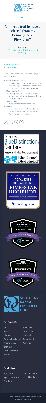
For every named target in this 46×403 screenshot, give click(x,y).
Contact (8, 381)
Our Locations (30, 373)
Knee (6, 331)
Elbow (7, 335)
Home (21, 47)
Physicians (9, 373)
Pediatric (27, 335)
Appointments (11, 377)
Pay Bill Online (30, 377)
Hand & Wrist (29, 331)
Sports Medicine (12, 339)
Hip (5, 327)
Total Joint (28, 339)
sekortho (14, 67)
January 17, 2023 (11, 64)
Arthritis (27, 343)
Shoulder (27, 327)
